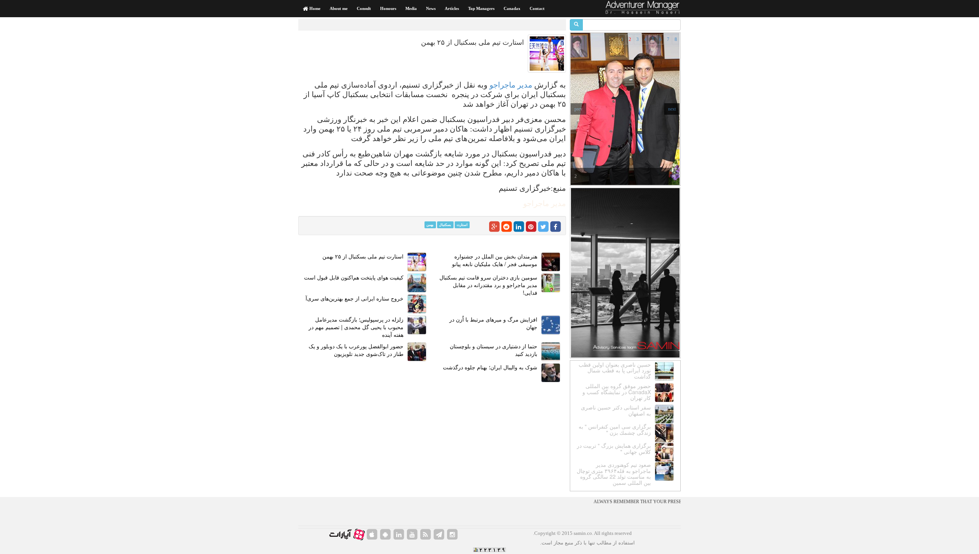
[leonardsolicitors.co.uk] (426, 534)
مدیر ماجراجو (511, 85)
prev (578, 109)
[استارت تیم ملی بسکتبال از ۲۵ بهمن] (547, 53)
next (672, 109)
